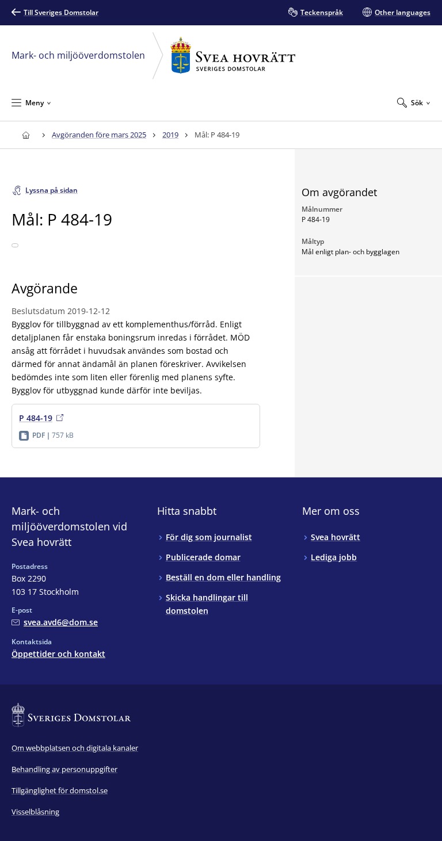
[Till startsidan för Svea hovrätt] (26, 134)
